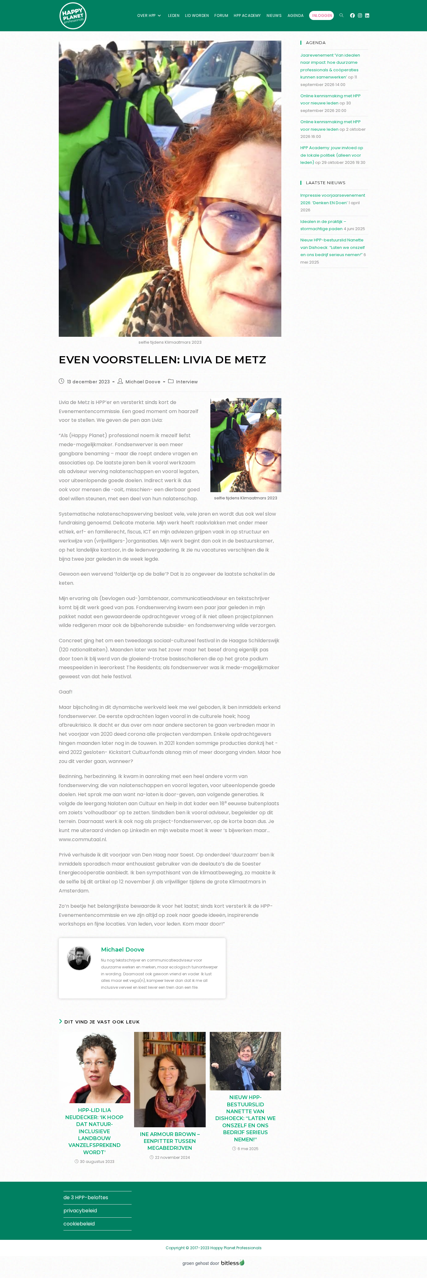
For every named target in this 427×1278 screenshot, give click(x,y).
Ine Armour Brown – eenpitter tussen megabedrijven (170, 1141)
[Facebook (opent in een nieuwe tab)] (352, 15)
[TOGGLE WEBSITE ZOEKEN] (341, 16)
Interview (187, 382)
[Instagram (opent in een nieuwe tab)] (360, 15)
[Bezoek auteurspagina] (79, 958)
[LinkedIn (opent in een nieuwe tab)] (367, 15)
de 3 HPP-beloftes (85, 1197)
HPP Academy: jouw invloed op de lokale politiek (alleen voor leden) (331, 155)
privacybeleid (80, 1210)
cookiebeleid (79, 1223)
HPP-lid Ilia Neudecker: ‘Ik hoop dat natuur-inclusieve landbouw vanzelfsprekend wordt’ (94, 1131)
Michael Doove (143, 382)
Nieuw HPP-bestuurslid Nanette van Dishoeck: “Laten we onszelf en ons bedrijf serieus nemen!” (245, 1118)
